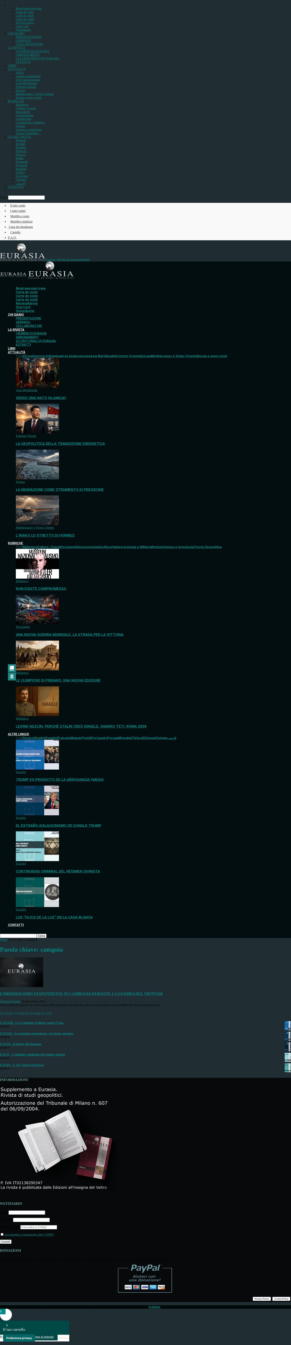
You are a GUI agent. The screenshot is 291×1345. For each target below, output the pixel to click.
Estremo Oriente (26, 87)
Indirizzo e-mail (10, 1227)
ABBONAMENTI (28, 54)
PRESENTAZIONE (29, 37)
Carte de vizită (25, 19)
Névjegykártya (25, 22)
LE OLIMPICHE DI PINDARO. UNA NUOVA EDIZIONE (58, 680)
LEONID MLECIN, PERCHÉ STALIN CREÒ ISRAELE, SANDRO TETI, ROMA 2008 (81, 726)
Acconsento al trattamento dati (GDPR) (29, 1234)
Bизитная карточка (29, 8)
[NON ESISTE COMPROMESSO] (37, 577)
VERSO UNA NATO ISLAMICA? (41, 398)
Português (22, 161)
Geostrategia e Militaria (30, 122)
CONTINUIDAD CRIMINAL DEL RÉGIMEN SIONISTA (58, 871)
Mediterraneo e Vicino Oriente (35, 94)
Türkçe (20, 172)
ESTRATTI (23, 62)
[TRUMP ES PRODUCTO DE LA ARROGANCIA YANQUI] (37, 768)
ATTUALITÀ (17, 69)
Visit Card (22, 26)
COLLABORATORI (29, 44)
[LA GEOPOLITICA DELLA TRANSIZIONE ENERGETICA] (37, 432)
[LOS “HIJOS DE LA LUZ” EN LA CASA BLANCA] (37, 906)
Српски (21, 179)
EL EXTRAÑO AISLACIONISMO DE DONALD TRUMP (58, 825)
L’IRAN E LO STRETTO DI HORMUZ (45, 535)
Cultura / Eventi (26, 108)
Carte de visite (25, 15)
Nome (4, 1212)
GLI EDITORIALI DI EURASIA (37, 58)
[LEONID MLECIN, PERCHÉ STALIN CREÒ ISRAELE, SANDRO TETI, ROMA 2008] (37, 715)
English (20, 144)
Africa (20, 72)
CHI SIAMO (16, 33)
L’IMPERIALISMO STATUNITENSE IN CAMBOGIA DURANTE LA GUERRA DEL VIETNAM (81, 994)
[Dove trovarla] (9, 190)
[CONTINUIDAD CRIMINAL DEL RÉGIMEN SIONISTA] (37, 860)
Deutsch (21, 140)
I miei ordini (18, 211)
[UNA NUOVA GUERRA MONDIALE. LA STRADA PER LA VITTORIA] (37, 623)
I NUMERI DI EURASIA (32, 51)
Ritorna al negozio (42, 1336)
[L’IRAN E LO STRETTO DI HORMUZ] (37, 524)
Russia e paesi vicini (28, 97)
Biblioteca (22, 104)
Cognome (6, 1219)
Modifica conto (19, 216)
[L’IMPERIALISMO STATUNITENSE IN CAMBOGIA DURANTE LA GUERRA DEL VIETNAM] (21, 986)
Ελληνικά (22, 176)
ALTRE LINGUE (19, 136)
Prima (3, 939)
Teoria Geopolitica (27, 133)
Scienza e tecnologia (28, 129)
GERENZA (23, 40)
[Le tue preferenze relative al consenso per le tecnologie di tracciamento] (19, 1338)
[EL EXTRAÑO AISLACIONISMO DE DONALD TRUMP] (37, 814)
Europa (20, 90)
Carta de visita (25, 12)
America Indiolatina (28, 76)
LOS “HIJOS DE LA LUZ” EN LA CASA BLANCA (54, 917)
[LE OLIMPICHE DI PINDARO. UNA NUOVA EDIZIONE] (37, 669)
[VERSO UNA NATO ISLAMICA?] (37, 386)
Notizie (20, 126)
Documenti (23, 112)
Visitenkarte (23, 29)
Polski (20, 158)
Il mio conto (17, 205)
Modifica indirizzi (21, 221)
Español (21, 147)
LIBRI (12, 65)
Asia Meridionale (26, 83)
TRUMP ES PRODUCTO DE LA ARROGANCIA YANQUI (60, 779)
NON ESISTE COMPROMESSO (41, 589)
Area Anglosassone (28, 79)
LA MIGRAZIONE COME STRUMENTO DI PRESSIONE (60, 489)
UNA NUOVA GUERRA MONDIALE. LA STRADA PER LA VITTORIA (70, 634)
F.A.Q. (12, 237)
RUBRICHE (16, 101)
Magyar (21, 154)
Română (21, 169)
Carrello (15, 232)
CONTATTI (16, 187)
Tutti (19, 356)
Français (21, 151)
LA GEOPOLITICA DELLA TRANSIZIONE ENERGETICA (60, 444)
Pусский (21, 165)
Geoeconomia (24, 115)
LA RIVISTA (16, 47)
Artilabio (154, 1307)
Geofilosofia (23, 119)
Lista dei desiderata (21, 227)
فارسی (20, 183)
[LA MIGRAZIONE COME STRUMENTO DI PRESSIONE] (37, 478)
